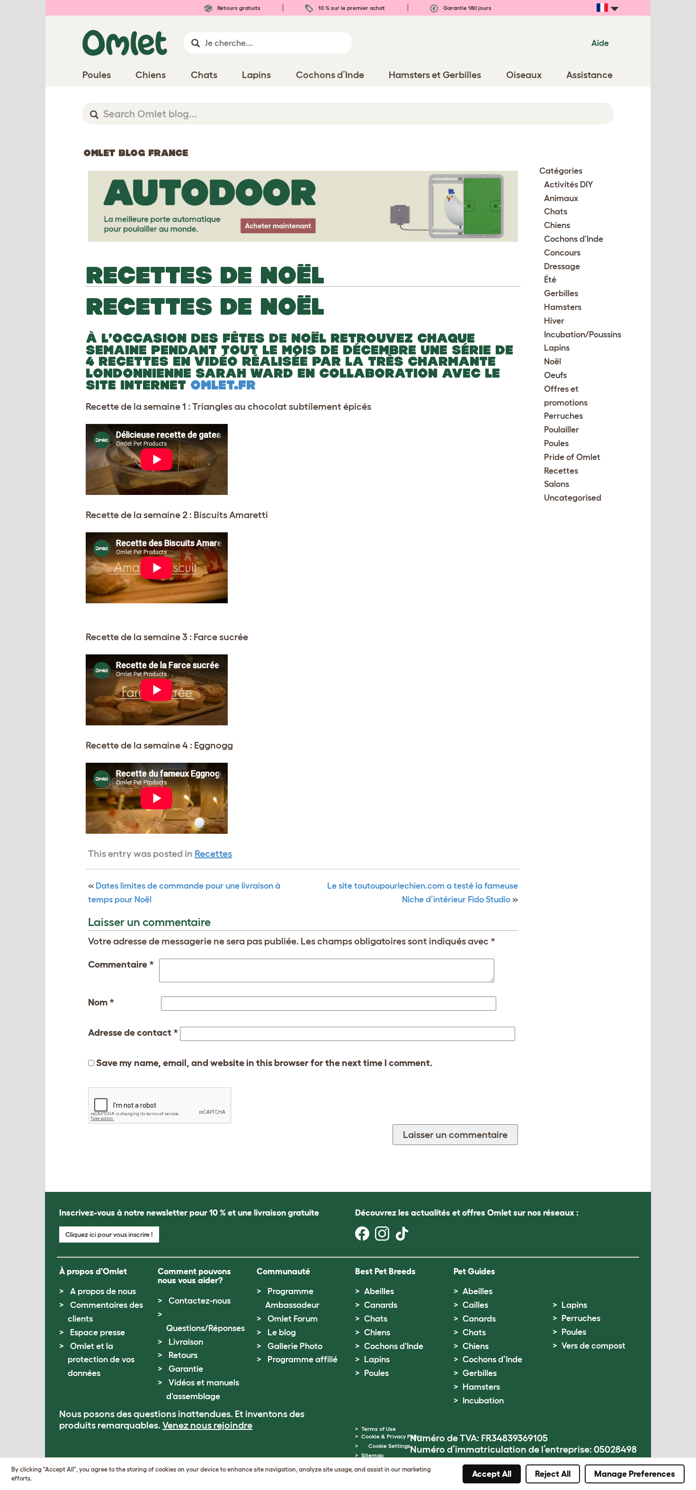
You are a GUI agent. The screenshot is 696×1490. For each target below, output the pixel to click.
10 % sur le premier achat (351, 8)
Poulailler (561, 429)
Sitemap (372, 1455)
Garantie (186, 1369)
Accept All (491, 1474)
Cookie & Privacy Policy (391, 1436)
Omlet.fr (223, 385)
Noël (552, 361)
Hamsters (562, 307)
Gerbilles (561, 293)
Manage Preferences (634, 1474)
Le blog (282, 1332)
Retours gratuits (238, 8)
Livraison (186, 1342)
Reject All (553, 1474)
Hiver (554, 321)
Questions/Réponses (205, 1328)
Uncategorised (572, 498)
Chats (555, 211)
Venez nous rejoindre (207, 1425)
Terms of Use (378, 1429)
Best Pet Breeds (385, 1271)
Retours (183, 1355)
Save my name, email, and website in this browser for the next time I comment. (264, 1063)
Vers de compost (593, 1345)
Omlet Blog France (135, 153)
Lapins (557, 348)
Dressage (562, 266)
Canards (380, 1305)
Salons (556, 484)
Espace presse (97, 1332)
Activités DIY (568, 184)
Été (550, 279)
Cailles (475, 1305)
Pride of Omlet (572, 457)
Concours (562, 252)
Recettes (213, 853)
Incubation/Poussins (582, 334)
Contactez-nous (200, 1300)
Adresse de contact (133, 1032)
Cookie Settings (389, 1446)
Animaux (561, 198)
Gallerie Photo (295, 1346)
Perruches (563, 416)
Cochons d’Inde (492, 1359)
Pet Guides (474, 1271)
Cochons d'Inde (573, 239)
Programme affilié (303, 1359)
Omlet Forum (293, 1318)
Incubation (483, 1400)
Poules (556, 443)
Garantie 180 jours (466, 8)
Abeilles (379, 1291)
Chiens (557, 225)
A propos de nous (103, 1291)
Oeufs (555, 375)
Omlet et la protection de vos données (101, 1359)
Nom (101, 1002)
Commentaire (121, 964)
